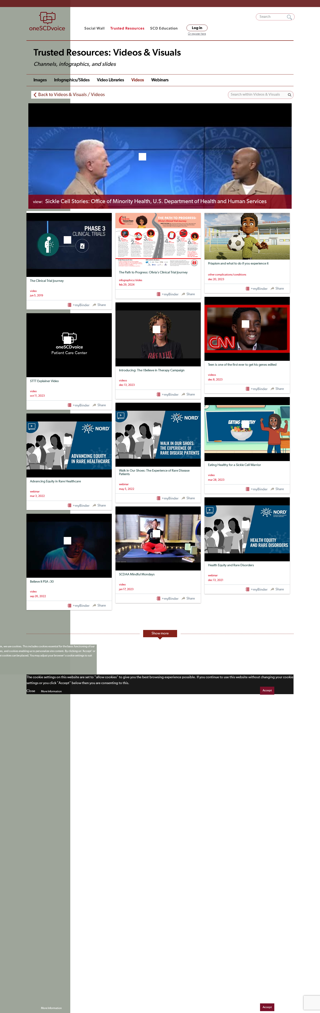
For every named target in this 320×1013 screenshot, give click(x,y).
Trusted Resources (127, 28)
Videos (137, 80)
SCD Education (164, 28)
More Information (51, 691)
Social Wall (94, 28)
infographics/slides (71, 80)
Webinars (159, 80)
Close (30, 691)
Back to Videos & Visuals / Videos (71, 94)
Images (40, 80)
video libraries (110, 80)
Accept (267, 690)
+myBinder (80, 305)
